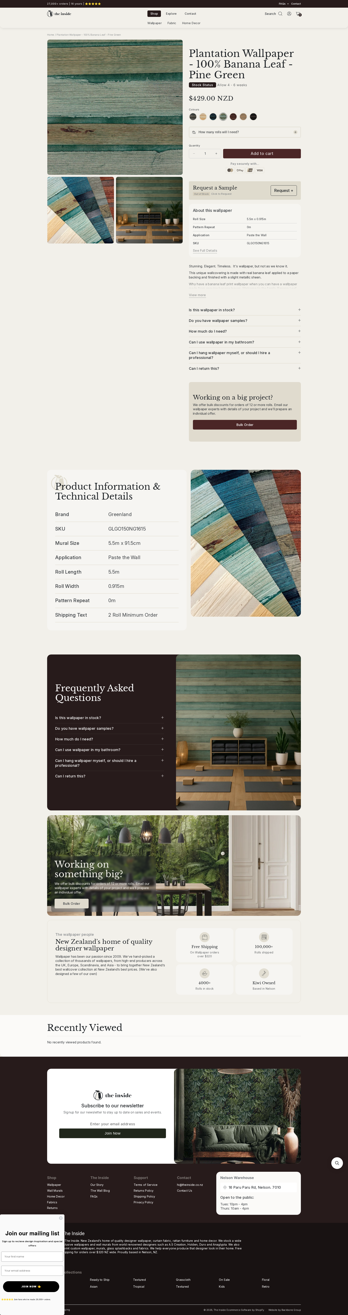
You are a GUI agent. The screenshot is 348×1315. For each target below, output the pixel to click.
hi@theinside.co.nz (190, 1184)
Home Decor (191, 23)
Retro (266, 1286)
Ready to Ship (100, 1279)
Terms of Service (146, 1184)
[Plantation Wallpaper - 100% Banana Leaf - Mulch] (253, 116)
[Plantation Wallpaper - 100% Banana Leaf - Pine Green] (223, 116)
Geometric (54, 1293)
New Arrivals (55, 1279)
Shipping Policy (144, 1196)
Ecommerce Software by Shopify (245, 1310)
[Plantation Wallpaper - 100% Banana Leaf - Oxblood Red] (233, 116)
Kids (222, 1286)
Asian (93, 1286)
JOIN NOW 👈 (31, 1286)
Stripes (52, 1286)
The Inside (220, 1310)
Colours (194, 109)
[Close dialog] (61, 1218)
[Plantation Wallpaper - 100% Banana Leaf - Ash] (193, 116)
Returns (52, 1208)
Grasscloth (183, 1279)
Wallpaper (154, 23)
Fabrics (52, 1202)
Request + (283, 190)
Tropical (138, 1286)
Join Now (112, 1133)
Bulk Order (245, 425)
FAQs (282, 4)
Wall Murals (55, 1190)
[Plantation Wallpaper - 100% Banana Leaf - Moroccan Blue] (213, 116)
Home (50, 34)
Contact (296, 4)
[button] (280, 13)
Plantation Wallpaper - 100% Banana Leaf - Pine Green (89, 34)
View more (197, 295)
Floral (266, 1279)
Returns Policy (143, 1190)
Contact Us (184, 1190)
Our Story (97, 1184)
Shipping (65, 1309)
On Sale (224, 1279)
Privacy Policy (143, 1202)
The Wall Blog (100, 1190)
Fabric (171, 23)
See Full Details (205, 250)
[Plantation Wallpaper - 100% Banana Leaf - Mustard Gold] (243, 116)
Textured (139, 1279)
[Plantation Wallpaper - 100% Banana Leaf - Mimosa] (203, 116)
